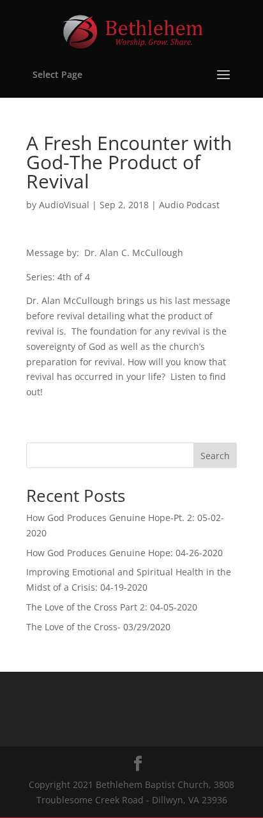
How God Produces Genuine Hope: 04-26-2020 (124, 553)
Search (215, 456)
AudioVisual (64, 205)
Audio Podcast (189, 205)
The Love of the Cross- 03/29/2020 (98, 627)
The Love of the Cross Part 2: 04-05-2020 (111, 607)
